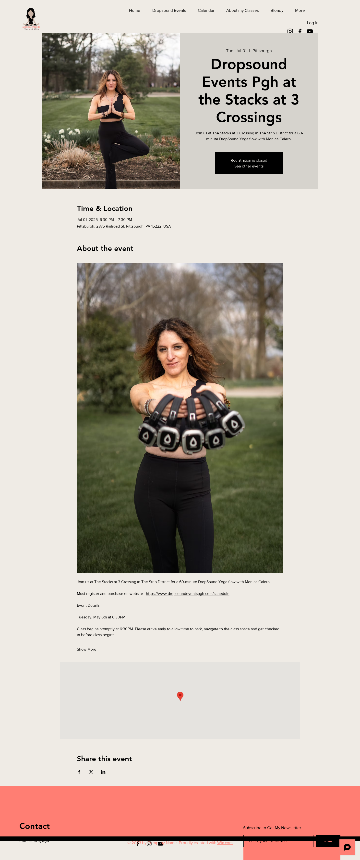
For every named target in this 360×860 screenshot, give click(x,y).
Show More (86, 649)
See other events (249, 166)
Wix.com (225, 842)
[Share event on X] (91, 772)
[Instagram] (290, 31)
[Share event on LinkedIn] (103, 772)
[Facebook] (300, 31)
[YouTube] (309, 31)
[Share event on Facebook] (79, 772)
